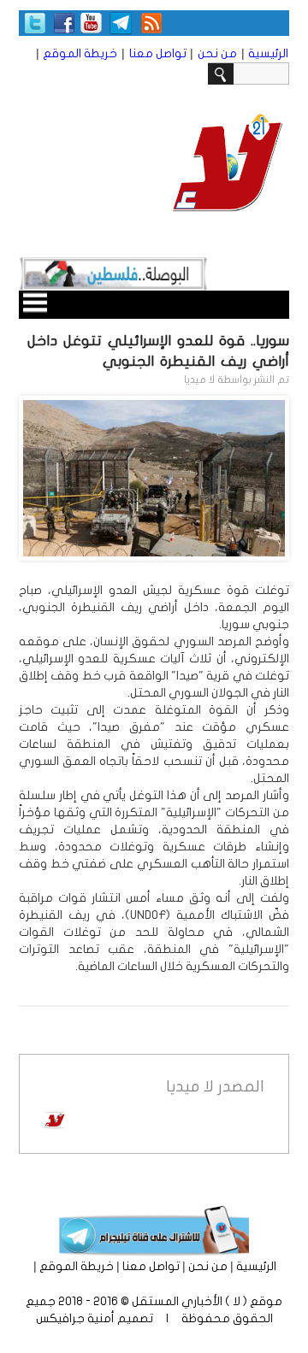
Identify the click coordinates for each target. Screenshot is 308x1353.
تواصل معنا (158, 53)
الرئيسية (268, 53)
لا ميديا (199, 379)
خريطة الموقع (80, 53)
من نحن (217, 53)
